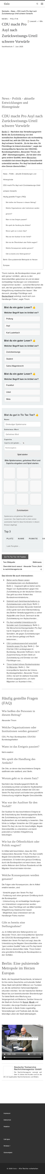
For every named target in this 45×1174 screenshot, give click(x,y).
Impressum (7, 1113)
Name (6, 419)
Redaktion (7, 1126)
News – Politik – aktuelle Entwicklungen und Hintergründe (19, 177)
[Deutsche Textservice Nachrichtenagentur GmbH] (8, 1070)
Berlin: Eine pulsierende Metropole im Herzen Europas (20, 262)
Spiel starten (22, 454)
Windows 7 (7, 1146)
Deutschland (7, 296)
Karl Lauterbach (13, 333)
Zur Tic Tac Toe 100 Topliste (15, 557)
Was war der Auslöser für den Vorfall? (18, 237)
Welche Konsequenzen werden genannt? (19, 248)
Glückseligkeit (8, 1152)
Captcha (8, 439)
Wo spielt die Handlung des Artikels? (18, 225)
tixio (15, 1168)
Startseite (5, 11)
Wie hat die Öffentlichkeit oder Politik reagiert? (21, 242)
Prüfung (9, 319)
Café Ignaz (7, 1139)
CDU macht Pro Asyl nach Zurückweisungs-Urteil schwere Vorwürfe (21, 188)
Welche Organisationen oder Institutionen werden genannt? (22, 211)
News (13, 11)
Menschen (31, 157)
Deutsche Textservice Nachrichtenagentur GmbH (28, 1068)
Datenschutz (7, 1120)
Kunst (25, 1002)
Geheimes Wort (11, 429)
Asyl (8, 326)
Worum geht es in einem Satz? (16, 231)
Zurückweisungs (13, 352)
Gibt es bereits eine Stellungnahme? (18, 254)
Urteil (8, 392)
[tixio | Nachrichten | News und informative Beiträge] (7, 3)
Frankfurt (10, 385)
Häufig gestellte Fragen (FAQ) (14, 196)
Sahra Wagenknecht (15, 366)
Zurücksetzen (22, 510)
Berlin (4, 131)
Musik (32, 1002)
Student (9, 359)
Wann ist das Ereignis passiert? (16, 219)
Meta (8, 399)
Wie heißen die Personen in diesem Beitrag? (21, 202)
